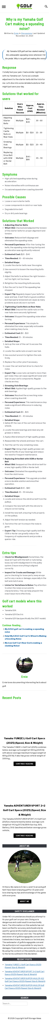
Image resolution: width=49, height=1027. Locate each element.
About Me (24, 901)
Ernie (16, 33)
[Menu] (4, 7)
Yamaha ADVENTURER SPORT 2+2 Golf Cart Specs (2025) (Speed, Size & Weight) (24, 810)
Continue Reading (24, 764)
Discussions (26, 33)
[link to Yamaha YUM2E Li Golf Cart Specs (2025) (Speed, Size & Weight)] (24, 718)
